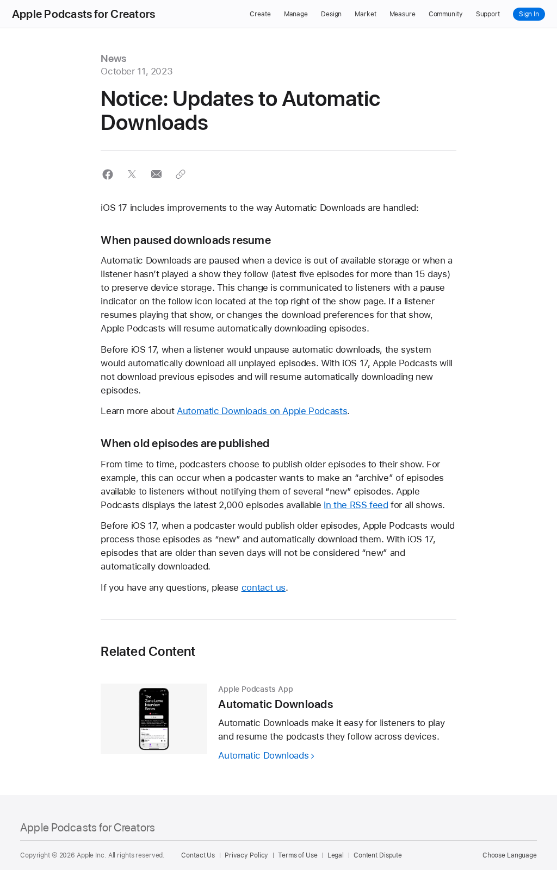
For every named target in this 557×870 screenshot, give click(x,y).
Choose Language (509, 855)
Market (365, 14)
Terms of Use (298, 855)
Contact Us (198, 855)
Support (488, 14)
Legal (335, 855)
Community (446, 14)
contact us (264, 587)
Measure (402, 14)
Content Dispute (378, 855)
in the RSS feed (356, 504)
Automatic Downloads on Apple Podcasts (262, 410)
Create (260, 14)
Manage (296, 14)
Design (331, 14)
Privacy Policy (246, 855)
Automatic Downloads (263, 755)
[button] (107, 174)
